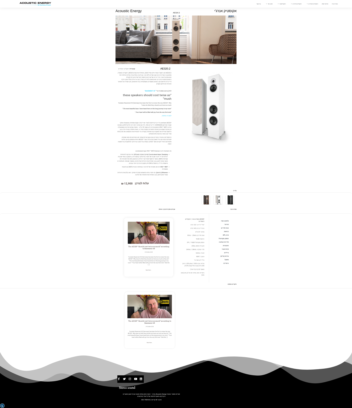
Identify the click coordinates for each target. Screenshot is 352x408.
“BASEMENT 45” (150, 91)
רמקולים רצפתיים (123, 69)
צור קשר (258, 4)
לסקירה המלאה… (166, 116)
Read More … (149, 270)
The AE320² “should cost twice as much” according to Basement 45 (148, 247)
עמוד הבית (335, 4)
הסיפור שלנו (325, 4)
